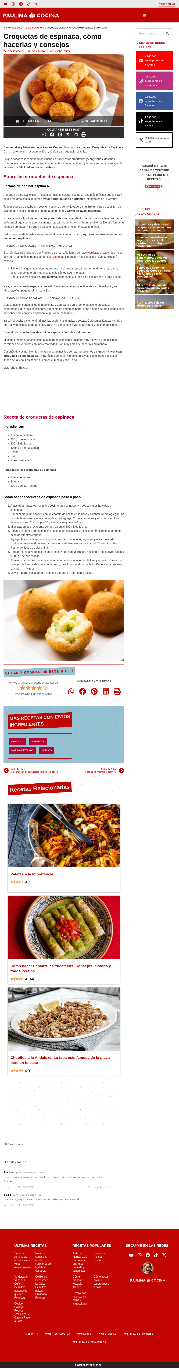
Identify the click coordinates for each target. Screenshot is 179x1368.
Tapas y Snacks (33, 28)
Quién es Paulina (57, 1334)
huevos (47, 750)
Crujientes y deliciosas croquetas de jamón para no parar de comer (154, 227)
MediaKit (32, 1334)
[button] (144, 15)
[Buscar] (167, 34)
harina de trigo (22, 750)
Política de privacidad (90, 1342)
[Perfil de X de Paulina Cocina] (36, 4)
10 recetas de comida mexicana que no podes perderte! (153, 288)
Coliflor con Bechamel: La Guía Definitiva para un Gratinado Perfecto (41, 1287)
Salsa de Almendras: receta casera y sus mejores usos (22, 1260)
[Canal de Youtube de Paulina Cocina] (5, 4)
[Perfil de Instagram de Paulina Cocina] (13, 4)
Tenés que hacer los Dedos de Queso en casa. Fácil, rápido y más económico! (154, 272)
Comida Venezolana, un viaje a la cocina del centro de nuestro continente (153, 241)
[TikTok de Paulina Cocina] (29, 4)
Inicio (6, 28)
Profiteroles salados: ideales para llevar (151, 304)
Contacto (84, 1334)
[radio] (22, 688)
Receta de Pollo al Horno (100, 1257)
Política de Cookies (139, 1334)
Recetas (17, 28)
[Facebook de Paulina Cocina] (21, 4)
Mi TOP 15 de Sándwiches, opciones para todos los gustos (152, 257)
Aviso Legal (108, 1334)
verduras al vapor (99, 252)
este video (53, 256)
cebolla (17, 741)
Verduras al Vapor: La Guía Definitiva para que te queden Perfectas (21, 1287)
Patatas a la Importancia (31, 874)
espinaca (38, 741)
